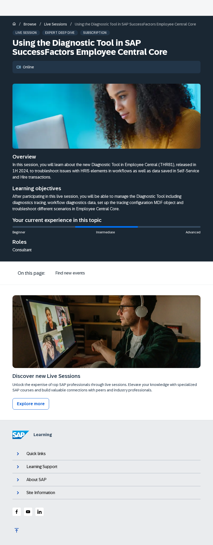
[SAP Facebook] (16, 512)
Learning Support (41, 466)
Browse (30, 24)
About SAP (36, 479)
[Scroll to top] (16, 530)
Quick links (36, 453)
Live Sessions (55, 24)
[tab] (70, 273)
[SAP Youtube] (28, 512)
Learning (43, 434)
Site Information (40, 492)
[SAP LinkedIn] (39, 512)
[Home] (14, 24)
